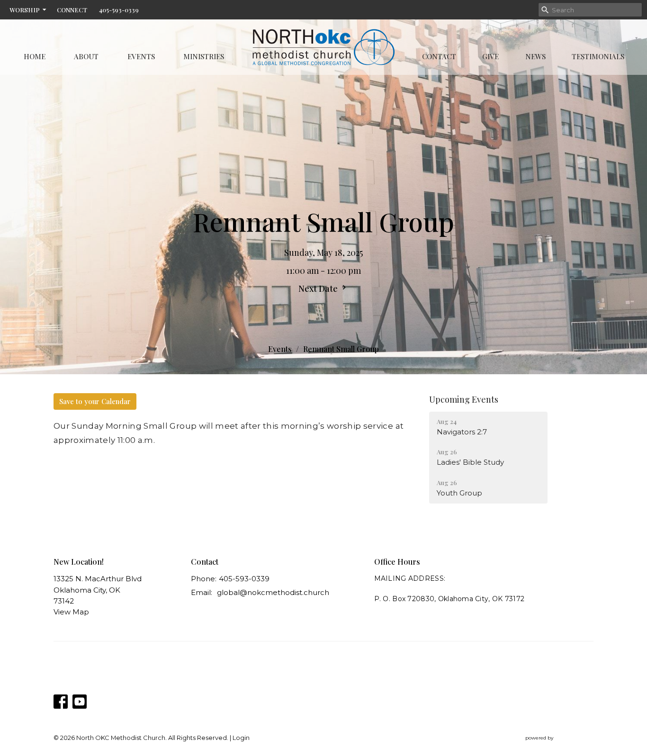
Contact (439, 56)
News (535, 56)
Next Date (319, 288)
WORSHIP (24, 10)
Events (141, 56)
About (86, 56)
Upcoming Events (463, 399)
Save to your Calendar (95, 401)
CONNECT (72, 10)
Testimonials (598, 56)
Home (34, 56)
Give (490, 56)
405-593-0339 (119, 10)
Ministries (203, 56)
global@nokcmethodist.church (273, 592)
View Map (71, 611)
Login (241, 737)
